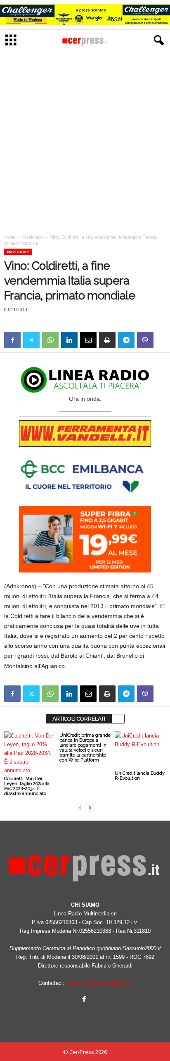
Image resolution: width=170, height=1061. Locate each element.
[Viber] (145, 340)
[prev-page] (80, 807)
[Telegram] (126, 340)
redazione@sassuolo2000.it (99, 983)
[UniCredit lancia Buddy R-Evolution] (140, 750)
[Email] (88, 340)
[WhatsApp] (50, 340)
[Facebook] (12, 340)
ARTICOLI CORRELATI (78, 719)
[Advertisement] (85, 140)
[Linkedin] (69, 340)
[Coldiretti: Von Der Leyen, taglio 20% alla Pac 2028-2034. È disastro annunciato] (29, 753)
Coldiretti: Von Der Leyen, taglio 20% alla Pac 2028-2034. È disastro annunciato (27, 786)
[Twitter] (31, 340)
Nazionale (32, 237)
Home (9, 237)
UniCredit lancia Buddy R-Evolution (140, 776)
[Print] (107, 340)
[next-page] (90, 807)
